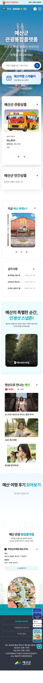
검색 (37, 65)
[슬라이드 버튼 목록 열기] (37, 549)
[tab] (9, 389)
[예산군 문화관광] (12, 9)
